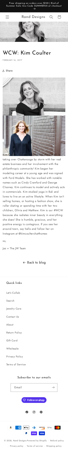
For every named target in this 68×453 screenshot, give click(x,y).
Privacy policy (16, 445)
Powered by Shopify (37, 440)
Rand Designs (20, 440)
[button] (7, 17)
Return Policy (14, 332)
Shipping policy (54, 445)
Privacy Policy (14, 356)
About (9, 324)
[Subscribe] (53, 387)
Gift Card (11, 340)
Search (10, 301)
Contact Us (12, 317)
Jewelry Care (13, 308)
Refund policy (57, 440)
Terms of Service (16, 364)
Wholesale (12, 348)
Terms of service (35, 445)
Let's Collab (13, 293)
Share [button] (9, 70)
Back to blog (36, 262)
